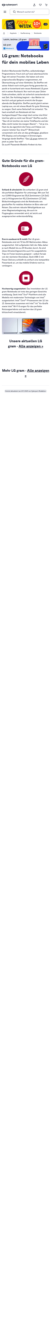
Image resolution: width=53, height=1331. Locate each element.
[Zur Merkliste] (40, 5)
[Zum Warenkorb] (46, 5)
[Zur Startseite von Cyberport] (9, 4)
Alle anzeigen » (31, 346)
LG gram (33, 139)
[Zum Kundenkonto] (34, 5)
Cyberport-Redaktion (38, 391)
